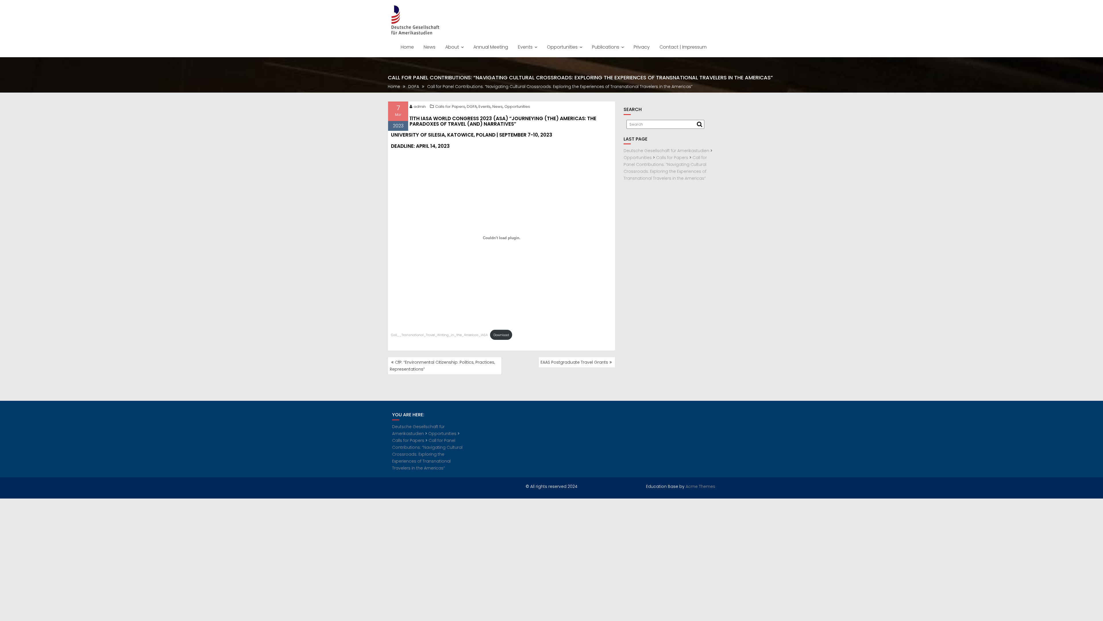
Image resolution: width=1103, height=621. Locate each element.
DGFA (472, 106)
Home (407, 47)
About (452, 47)
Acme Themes (700, 486)
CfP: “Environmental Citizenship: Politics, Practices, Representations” (442, 365)
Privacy (642, 47)
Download (501, 335)
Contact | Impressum (683, 47)
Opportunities (562, 47)
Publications (605, 47)
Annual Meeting (490, 47)
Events (525, 47)
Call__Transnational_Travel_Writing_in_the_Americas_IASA (439, 335)
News (429, 47)
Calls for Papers (450, 106)
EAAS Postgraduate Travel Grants (574, 362)
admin (420, 106)
